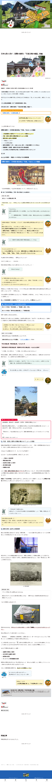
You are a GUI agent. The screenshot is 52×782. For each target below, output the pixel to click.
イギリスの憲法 (24, 339)
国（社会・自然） (5, 710)
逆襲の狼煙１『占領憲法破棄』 (11, 113)
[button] (48, 406)
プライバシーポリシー (13, 777)
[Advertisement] (26, 42)
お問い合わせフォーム (38, 777)
